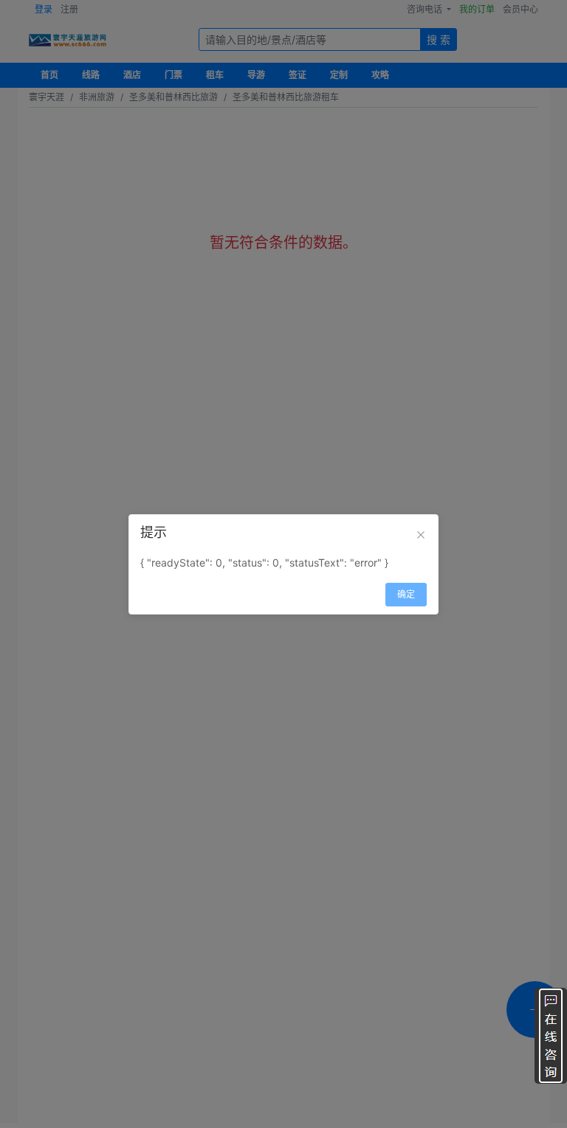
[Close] (421, 535)
